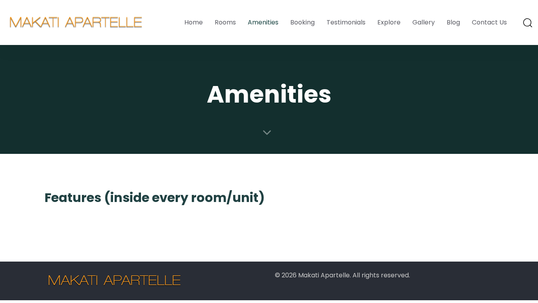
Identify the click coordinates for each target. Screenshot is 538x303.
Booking (302, 22)
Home (193, 22)
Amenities (263, 22)
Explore (389, 22)
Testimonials (346, 22)
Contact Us (489, 22)
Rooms (225, 22)
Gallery (423, 22)
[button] (527, 22)
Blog (453, 22)
